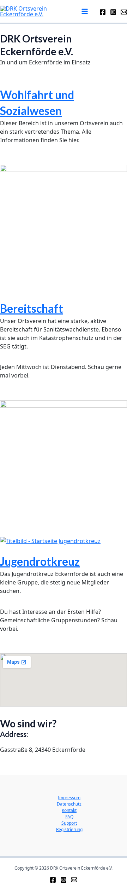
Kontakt (69, 810)
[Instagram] (113, 12)
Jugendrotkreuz (40, 561)
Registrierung (69, 829)
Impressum (69, 798)
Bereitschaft (31, 308)
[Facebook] (102, 12)
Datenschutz (69, 804)
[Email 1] (74, 880)
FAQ (69, 817)
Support (69, 823)
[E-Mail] (124, 12)
